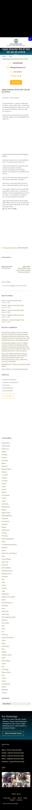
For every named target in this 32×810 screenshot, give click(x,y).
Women (4, 687)
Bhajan (4, 463)
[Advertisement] (16, 21)
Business (4, 472)
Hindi (3, 556)
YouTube (4, 692)
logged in (12, 285)
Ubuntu (4, 681)
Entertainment (6, 530)
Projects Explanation (8, 637)
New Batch (5, 605)
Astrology (4, 454)
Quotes (4, 643)
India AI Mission (6, 567)
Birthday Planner (6, 469)
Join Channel (17, 72)
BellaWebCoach (6, 364)
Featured (16, 82)
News (3, 608)
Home (4, 56)
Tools (3, 675)
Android (4, 451)
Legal (3, 591)
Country (4, 498)
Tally (3, 666)
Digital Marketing (6, 515)
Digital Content (6, 512)
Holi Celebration (6, 559)
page (3, 626)
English (4, 527)
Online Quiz (5, 611)
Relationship (5, 646)
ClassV (4, 486)
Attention (4, 457)
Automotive (5, 460)
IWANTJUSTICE (6, 573)
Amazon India (6, 446)
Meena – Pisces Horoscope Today (12, 300)
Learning (4, 588)
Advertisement (6, 443)
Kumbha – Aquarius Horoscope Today (13, 305)
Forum (3, 541)
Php (3, 631)
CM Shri (4, 492)
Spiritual (4, 652)
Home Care (5, 562)
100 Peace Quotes (21, 350)
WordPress (5, 689)
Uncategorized (6, 684)
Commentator (6, 495)
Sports (3, 657)
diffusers (4, 509)
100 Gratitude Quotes (22, 340)
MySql (3, 599)
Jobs (3, 579)
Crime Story (5, 504)
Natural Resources (7, 602)
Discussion (5, 518)
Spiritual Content (6, 655)
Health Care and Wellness (9, 553)
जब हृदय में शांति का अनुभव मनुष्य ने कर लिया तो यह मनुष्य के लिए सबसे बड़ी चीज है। (23, 270)
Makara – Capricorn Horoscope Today (13, 310)
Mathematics (5, 594)
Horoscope (5, 565)
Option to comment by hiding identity (17, 369)
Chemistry (5, 480)
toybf (3, 369)
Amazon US (5, 448)
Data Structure (6, 507)
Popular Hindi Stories (10, 248)
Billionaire (5, 466)
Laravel (4, 585)
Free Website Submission (9, 544)
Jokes (3, 582)
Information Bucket (7, 570)
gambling (4, 547)
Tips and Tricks (6, 672)
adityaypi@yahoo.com (17, 67)
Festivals (4, 533)
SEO (3, 649)
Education (5, 524)
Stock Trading (6, 660)
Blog (10, 56)
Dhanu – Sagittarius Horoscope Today (13, 315)
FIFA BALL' (5, 536)
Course (4, 501)
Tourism (4, 678)
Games (4, 550)
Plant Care (5, 634)
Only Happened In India (8, 617)
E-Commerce (5, 521)
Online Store (5, 614)
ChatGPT (4, 477)
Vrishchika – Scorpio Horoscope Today (13, 320)
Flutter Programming (8, 538)
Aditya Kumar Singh (13, 733)
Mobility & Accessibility (8, 597)
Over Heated (5, 623)
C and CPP (5, 475)
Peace (3, 628)
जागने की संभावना (6, 268)
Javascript (5, 576)
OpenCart (4, 620)
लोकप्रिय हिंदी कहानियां (22, 248)
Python (4, 640)
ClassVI (4, 489)
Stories (17, 97)
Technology (5, 669)
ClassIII (4, 483)
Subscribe (8, 396)
